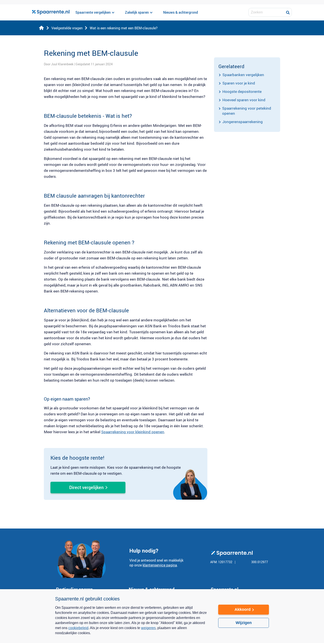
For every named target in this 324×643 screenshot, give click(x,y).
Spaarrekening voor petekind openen (246, 111)
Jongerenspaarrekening (242, 121)
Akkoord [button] (243, 609)
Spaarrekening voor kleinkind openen (132, 431)
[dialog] (162, 616)
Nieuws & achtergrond (180, 12)
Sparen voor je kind (238, 83)
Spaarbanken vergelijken (243, 74)
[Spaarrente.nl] (50, 12)
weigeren (148, 628)
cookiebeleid (78, 628)
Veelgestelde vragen (67, 28)
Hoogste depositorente (242, 91)
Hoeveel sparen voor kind (243, 99)
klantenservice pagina (160, 565)
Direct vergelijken (86, 487)
